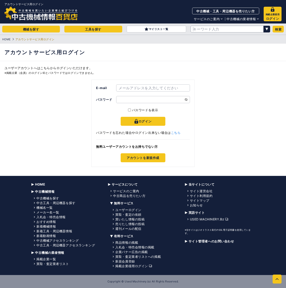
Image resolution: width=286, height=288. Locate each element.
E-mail (101, 88)
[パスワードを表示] (186, 99)
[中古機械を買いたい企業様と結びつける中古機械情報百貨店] (41, 13)
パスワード (104, 99)
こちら (176, 132)
